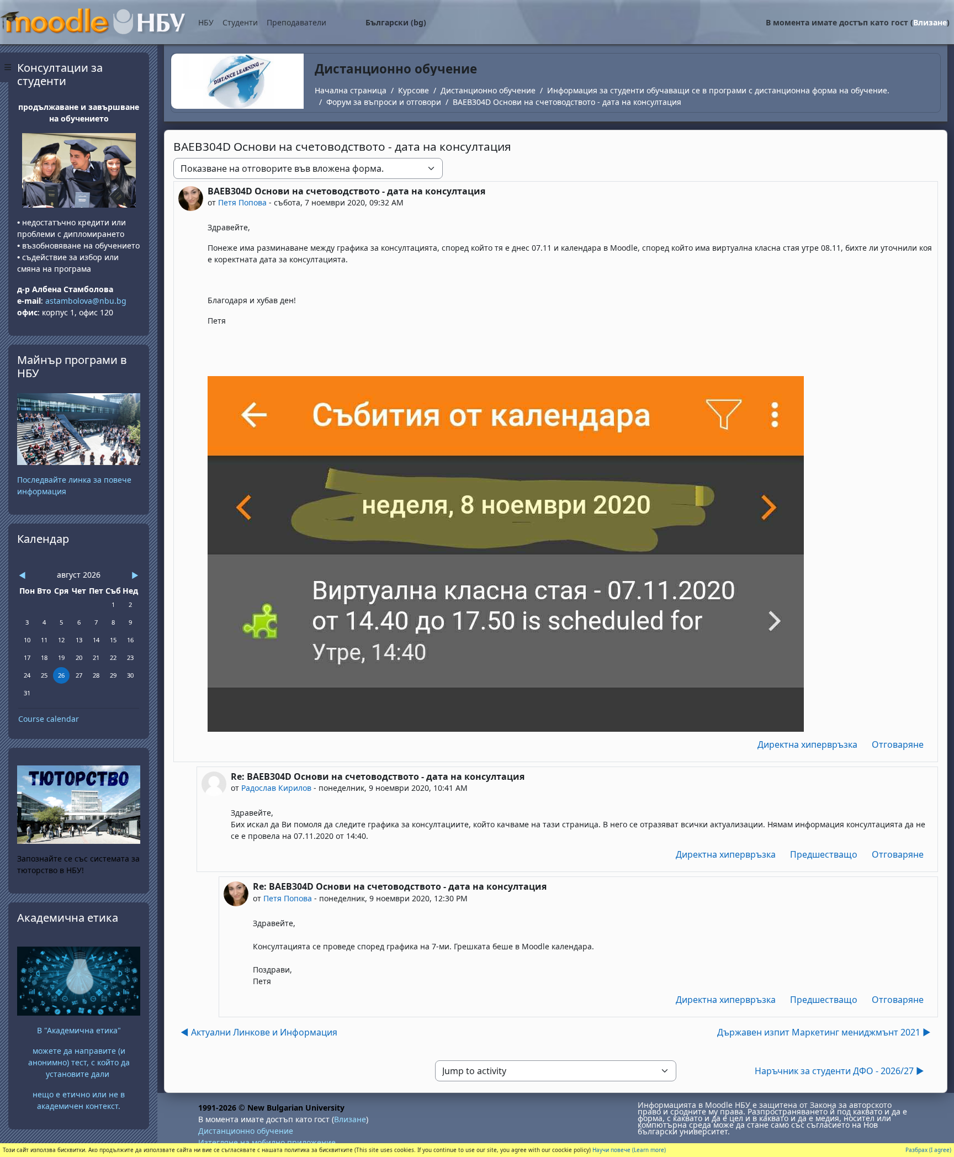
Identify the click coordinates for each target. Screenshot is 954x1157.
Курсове (413, 90)
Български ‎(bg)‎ (395, 22)
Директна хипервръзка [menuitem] (807, 744)
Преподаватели (296, 22)
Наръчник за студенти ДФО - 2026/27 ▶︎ (839, 1071)
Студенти (240, 22)
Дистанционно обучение (488, 90)
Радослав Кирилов (276, 788)
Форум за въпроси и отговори (383, 102)
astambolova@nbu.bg (87, 300)
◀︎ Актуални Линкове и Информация (259, 1032)
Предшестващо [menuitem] (823, 854)
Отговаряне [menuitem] (898, 744)
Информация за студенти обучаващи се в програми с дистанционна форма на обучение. (718, 90)
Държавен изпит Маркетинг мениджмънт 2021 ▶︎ (824, 1032)
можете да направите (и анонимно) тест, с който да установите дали (79, 1062)
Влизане (930, 22)
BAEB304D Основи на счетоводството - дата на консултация (567, 102)
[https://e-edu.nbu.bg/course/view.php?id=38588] (78, 980)
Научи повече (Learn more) (629, 1150)
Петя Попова (242, 202)
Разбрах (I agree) (928, 1150)
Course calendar (48, 719)
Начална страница (350, 90)
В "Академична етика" (79, 1030)
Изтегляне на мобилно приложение (267, 1142)
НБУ (206, 22)
